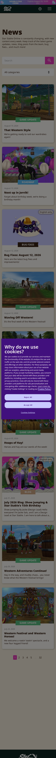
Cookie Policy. (44, 389)
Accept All (28, 405)
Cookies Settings (28, 413)
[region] (28, 379)
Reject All (28, 397)
